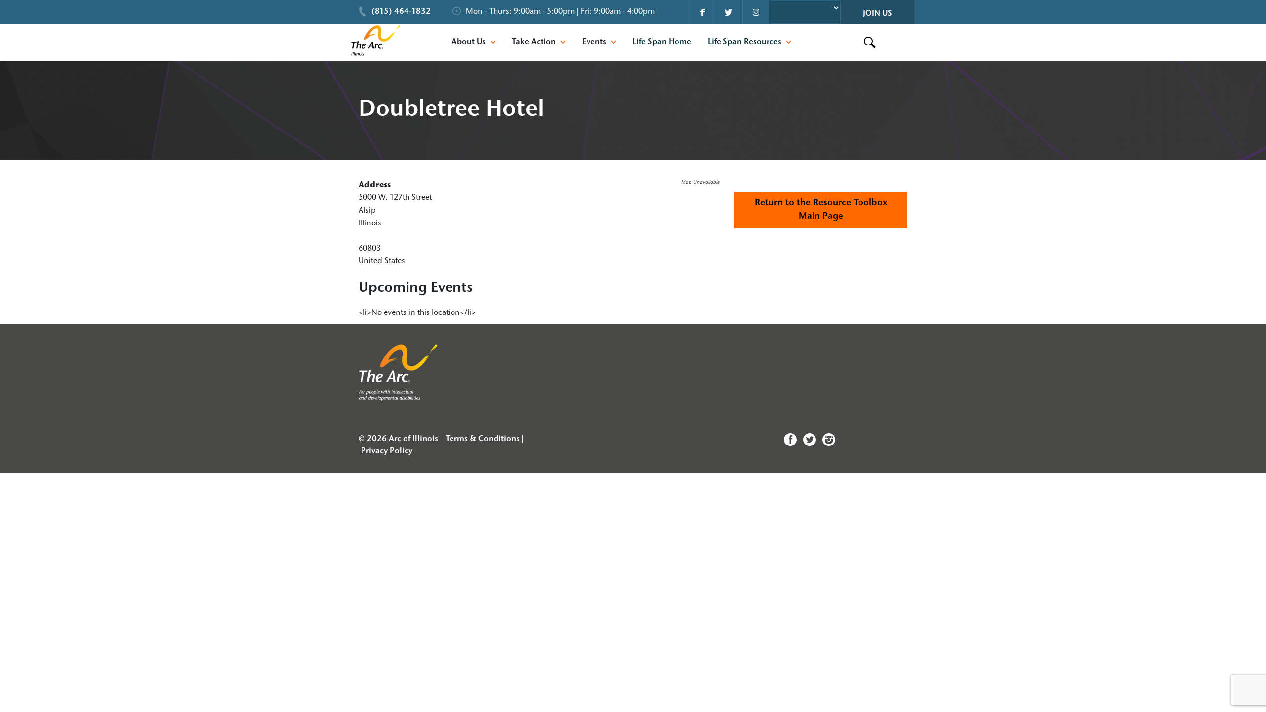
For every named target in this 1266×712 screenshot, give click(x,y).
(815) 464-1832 (401, 12)
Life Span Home (662, 42)
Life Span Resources (744, 42)
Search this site (857, 42)
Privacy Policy (386, 451)
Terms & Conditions (483, 439)
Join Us (877, 14)
